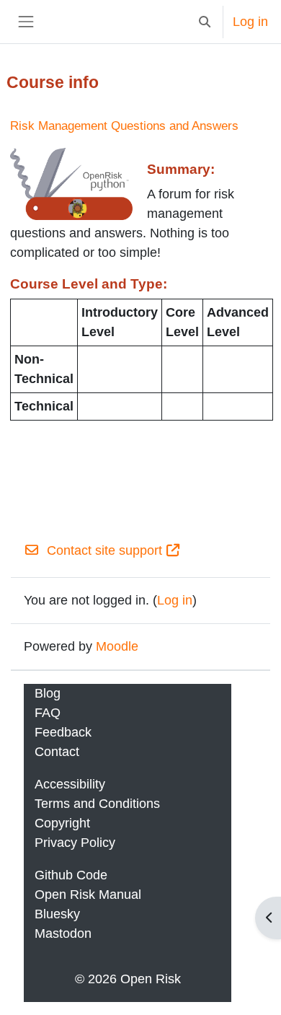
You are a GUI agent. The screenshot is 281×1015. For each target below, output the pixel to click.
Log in (250, 21)
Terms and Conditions (97, 803)
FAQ (48, 713)
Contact (57, 751)
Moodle (117, 646)
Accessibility (70, 784)
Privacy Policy (75, 842)
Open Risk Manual (88, 894)
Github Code (71, 875)
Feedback (63, 732)
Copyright (62, 823)
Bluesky (57, 914)
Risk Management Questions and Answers (124, 126)
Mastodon (63, 933)
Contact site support (104, 550)
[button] (204, 21)
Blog (48, 693)
